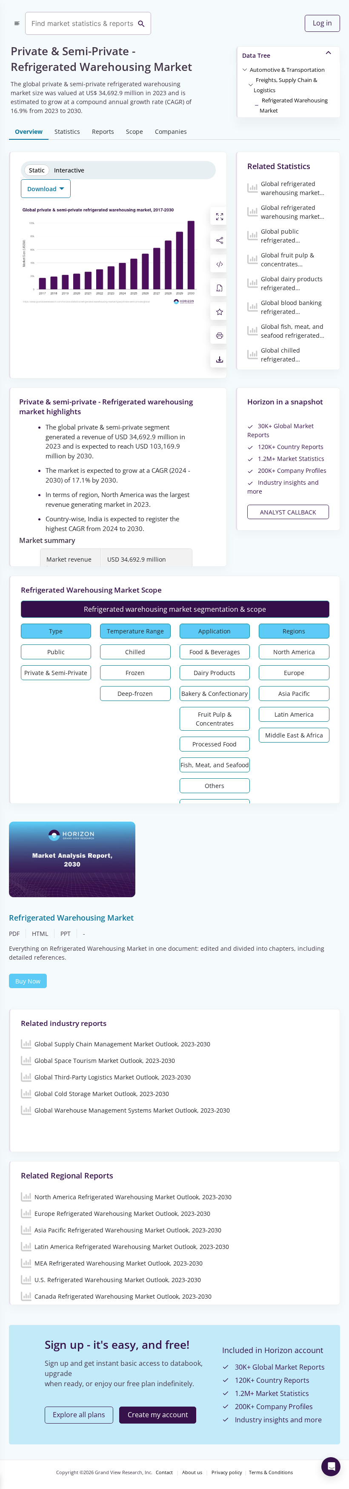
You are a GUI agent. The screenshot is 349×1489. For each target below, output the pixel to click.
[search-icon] (141, 23)
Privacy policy (227, 1472)
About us (192, 1472)
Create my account (158, 1414)
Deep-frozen (135, 693)
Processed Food (214, 744)
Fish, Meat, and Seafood (214, 765)
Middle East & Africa (294, 735)
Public (56, 652)
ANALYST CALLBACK (288, 512)
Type (56, 631)
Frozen (135, 673)
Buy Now (27, 981)
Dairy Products (214, 673)
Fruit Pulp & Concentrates (215, 718)
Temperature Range (135, 631)
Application (214, 631)
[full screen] (219, 216)
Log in (322, 23)
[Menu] (17, 23)
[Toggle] (245, 69)
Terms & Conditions (271, 1472)
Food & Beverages (214, 652)
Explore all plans (79, 1414)
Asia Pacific (294, 693)
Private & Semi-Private (55, 673)
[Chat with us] (330, 1466)
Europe (294, 673)
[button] (287, 69)
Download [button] (42, 189)
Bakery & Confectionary (214, 693)
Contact (164, 1472)
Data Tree (256, 55)
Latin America (294, 714)
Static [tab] (37, 170)
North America (294, 652)
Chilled (135, 652)
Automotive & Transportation (287, 69)
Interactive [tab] (69, 170)
